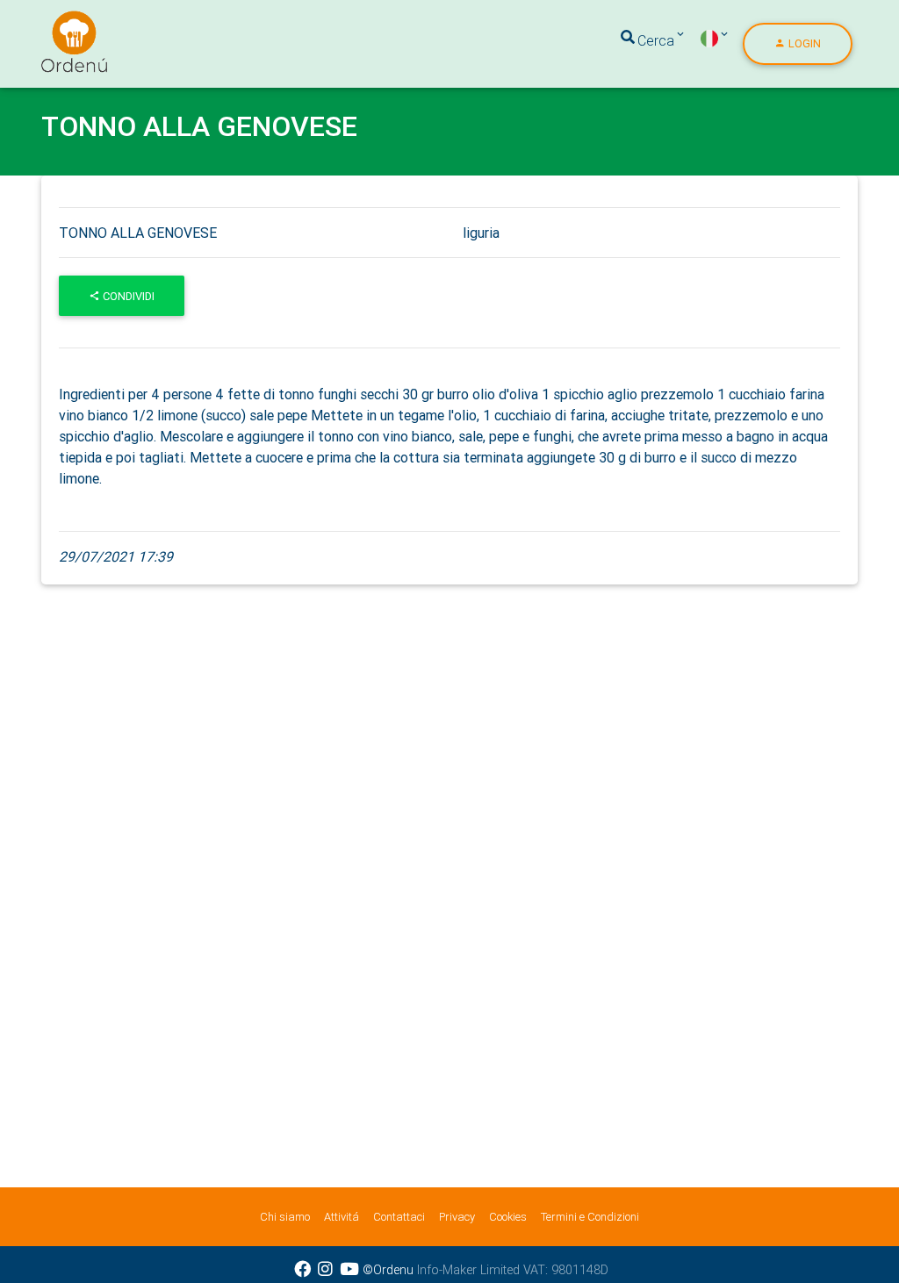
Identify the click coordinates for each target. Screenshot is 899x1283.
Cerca (655, 40)
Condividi (127, 296)
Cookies (508, 1216)
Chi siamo (285, 1216)
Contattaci (399, 1216)
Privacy (457, 1216)
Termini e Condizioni (590, 1216)
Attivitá (341, 1216)
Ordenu (63, 21)
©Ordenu (388, 1270)
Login (803, 43)
